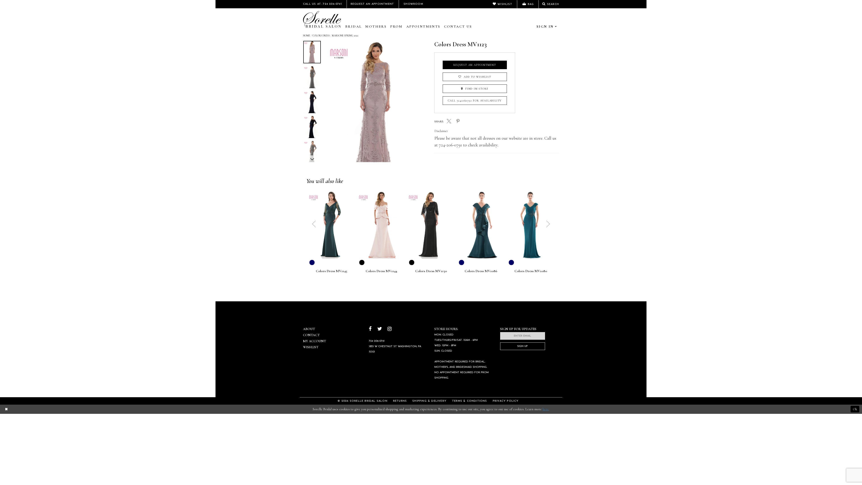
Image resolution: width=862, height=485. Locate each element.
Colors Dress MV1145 (331, 271)
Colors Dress (321, 35)
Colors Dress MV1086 (481, 271)
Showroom (413, 4)
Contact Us (458, 26)
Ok (855, 409)
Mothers (376, 26)
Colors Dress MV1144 (381, 271)
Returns (400, 401)
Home (306, 35)
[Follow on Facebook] (370, 329)
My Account (314, 341)
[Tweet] (449, 122)
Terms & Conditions (469, 401)
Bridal (353, 26)
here (546, 409)
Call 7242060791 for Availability (475, 100)
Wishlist (310, 347)
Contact (311, 335)
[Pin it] (458, 121)
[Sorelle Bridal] (322, 19)
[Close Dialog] (6, 409)
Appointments (423, 26)
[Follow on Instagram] (389, 329)
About (309, 329)
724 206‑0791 (377, 341)
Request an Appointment (474, 64)
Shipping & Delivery (429, 401)
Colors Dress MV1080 (531, 271)
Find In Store (476, 88)
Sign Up (522, 346)
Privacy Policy (506, 401)
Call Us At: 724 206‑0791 (322, 4)
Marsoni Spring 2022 (345, 35)
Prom (396, 26)
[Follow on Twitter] (379, 329)
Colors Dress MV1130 (431, 271)
